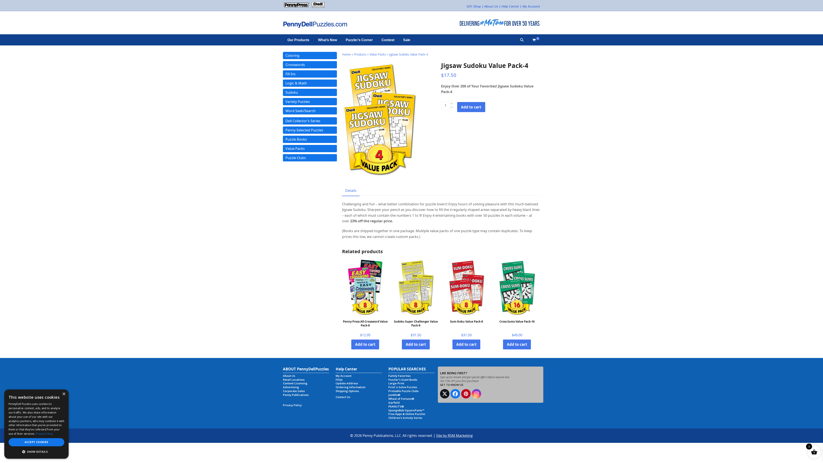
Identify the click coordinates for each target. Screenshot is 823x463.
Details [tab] (350, 190)
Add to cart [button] (365, 344)
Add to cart (471, 107)
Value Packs (377, 54)
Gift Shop (474, 6)
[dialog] (36, 424)
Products (360, 54)
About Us (491, 6)
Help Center (510, 6)
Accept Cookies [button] (36, 442)
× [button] (63, 394)
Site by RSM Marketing (454, 435)
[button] (522, 40)
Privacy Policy (44, 434)
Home (346, 54)
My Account (531, 6)
